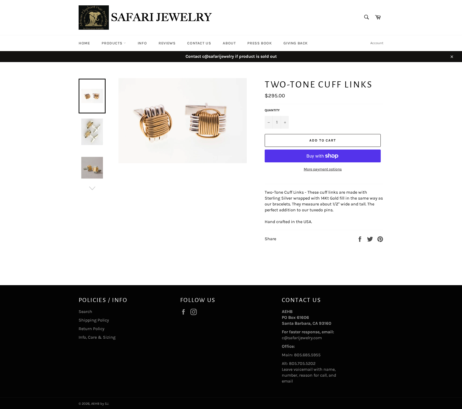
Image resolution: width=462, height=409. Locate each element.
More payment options (323, 169)
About (229, 43)
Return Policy (91, 328)
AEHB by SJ (99, 404)
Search (85, 311)
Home (84, 43)
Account (376, 43)
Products (112, 43)
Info (142, 43)
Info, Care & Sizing (97, 337)
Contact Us (199, 43)
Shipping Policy (94, 320)
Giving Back (295, 43)
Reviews (167, 43)
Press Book (259, 43)
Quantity (272, 110)
